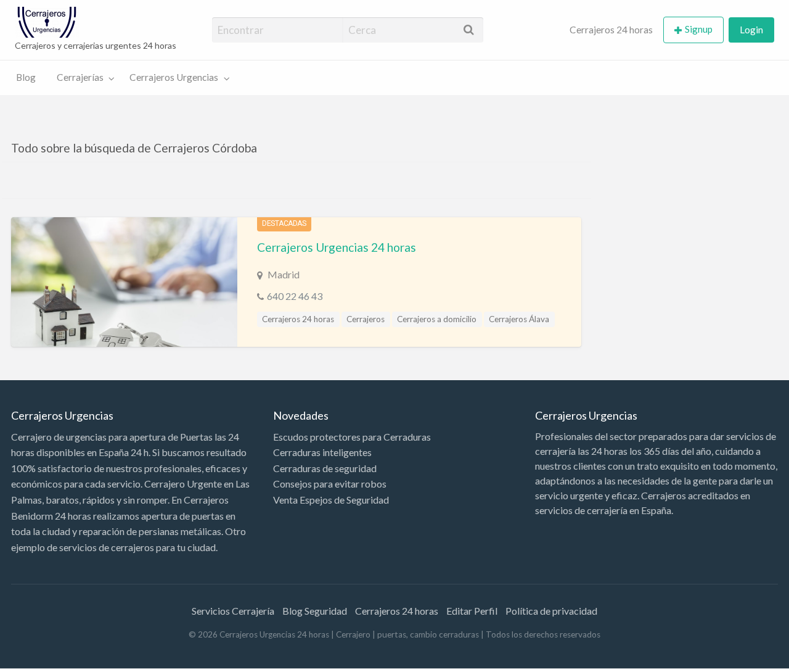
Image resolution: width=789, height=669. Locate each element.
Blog (26, 77)
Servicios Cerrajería (233, 611)
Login (751, 29)
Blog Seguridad (314, 611)
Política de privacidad (551, 611)
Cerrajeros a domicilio (436, 319)
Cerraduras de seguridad (325, 468)
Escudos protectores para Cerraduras (352, 437)
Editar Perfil (471, 611)
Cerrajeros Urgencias (173, 77)
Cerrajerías (80, 77)
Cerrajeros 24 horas (611, 29)
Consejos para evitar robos (329, 483)
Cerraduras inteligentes (322, 452)
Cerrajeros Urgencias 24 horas (336, 247)
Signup (699, 29)
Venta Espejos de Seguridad (331, 499)
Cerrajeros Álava (519, 319)
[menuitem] (611, 30)
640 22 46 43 (294, 296)
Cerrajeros (365, 319)
